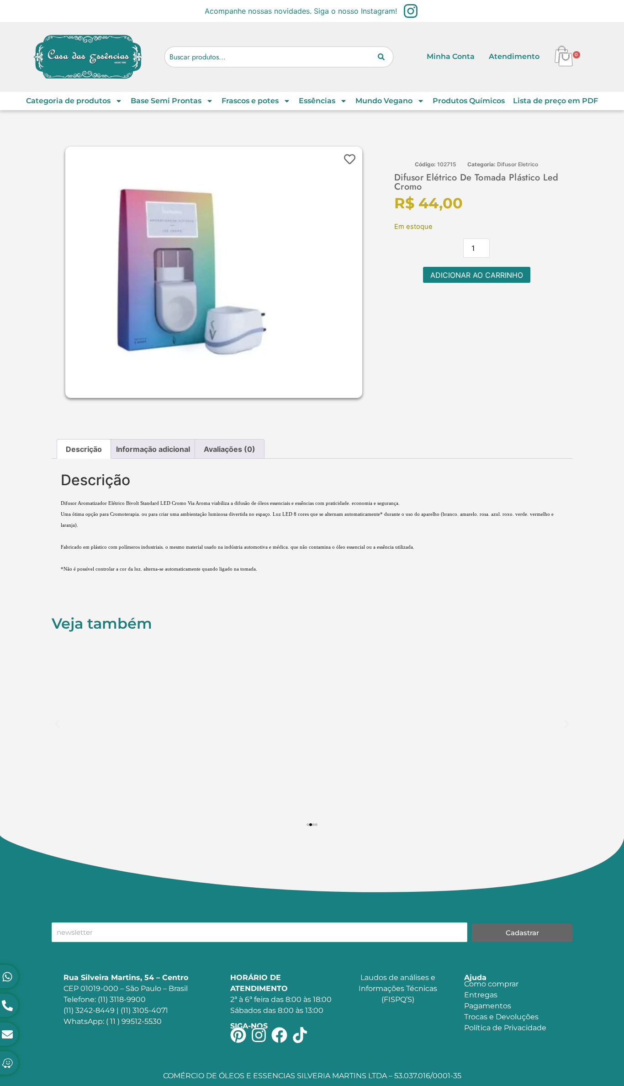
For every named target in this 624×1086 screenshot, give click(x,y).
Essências (317, 100)
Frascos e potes (250, 100)
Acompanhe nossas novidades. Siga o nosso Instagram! (301, 11)
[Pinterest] (238, 1035)
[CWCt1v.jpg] (191, 272)
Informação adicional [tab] (153, 449)
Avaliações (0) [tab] (229, 449)
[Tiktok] (300, 1035)
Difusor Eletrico (517, 164)
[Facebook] (279, 1035)
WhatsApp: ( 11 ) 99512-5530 (112, 1021)
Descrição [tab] (84, 449)
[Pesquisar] (381, 57)
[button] (57, 724)
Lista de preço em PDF (555, 100)
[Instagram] (259, 1035)
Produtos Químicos (469, 100)
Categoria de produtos (68, 100)
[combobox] (279, 57)
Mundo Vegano (383, 100)
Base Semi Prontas (166, 100)
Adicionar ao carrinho (476, 275)
